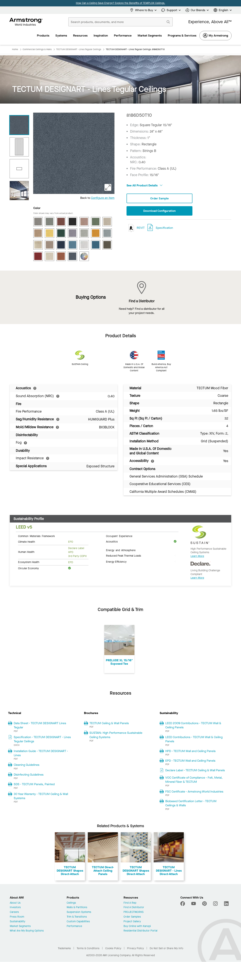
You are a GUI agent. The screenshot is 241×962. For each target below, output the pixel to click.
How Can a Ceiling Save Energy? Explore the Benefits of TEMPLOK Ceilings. (120, 3)
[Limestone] (84, 233)
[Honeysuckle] (49, 233)
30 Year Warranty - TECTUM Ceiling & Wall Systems (41, 796)
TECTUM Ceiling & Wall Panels (109, 723)
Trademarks (64, 948)
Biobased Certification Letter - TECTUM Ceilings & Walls (191, 803)
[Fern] (95, 221)
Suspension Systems (79, 912)
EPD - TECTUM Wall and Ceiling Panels (190, 761)
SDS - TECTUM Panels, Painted (34, 784)
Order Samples (132, 917)
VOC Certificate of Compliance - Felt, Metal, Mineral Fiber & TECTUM (194, 780)
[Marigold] (95, 233)
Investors (15, 907)
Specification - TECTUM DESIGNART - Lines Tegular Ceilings (42, 739)
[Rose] (38, 256)
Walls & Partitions (77, 907)
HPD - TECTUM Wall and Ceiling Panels (190, 751)
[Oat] (49, 244)
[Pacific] (72, 244)
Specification (164, 228)
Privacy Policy (135, 948)
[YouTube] (193, 903)
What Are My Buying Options (27, 930)
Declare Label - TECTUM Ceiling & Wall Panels (195, 770)
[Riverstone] (107, 244)
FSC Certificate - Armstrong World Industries (194, 791)
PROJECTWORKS (133, 912)
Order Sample (159, 198)
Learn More (197, 556)
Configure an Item (102, 198)
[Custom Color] (84, 256)
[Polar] (84, 244)
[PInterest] (204, 903)
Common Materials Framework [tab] (36, 536)
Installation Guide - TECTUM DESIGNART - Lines (41, 753)
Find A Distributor (134, 907)
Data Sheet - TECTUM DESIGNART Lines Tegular (40, 725)
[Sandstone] (49, 256)
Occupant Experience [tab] (119, 536)
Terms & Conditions (88, 948)
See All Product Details (142, 185)
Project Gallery (132, 921)
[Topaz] (61, 256)
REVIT (140, 228)
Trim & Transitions (77, 917)
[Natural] (38, 244)
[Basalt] (38, 221)
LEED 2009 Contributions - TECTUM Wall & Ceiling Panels (193, 725)
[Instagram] (215, 903)
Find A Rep (130, 903)
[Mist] (107, 233)
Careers (14, 912)
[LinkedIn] (226, 903)
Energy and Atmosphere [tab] (121, 550)
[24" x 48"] (19, 168)
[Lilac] (72, 233)
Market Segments (20, 926)
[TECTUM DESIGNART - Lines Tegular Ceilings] (19, 125)
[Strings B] (19, 146)
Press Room (17, 917)
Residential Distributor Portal (140, 930)
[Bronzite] (61, 221)
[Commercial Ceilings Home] (26, 22)
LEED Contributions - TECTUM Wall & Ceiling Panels (194, 739)
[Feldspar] (84, 221)
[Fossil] (107, 221)
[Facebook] (183, 903)
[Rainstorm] (95, 244)
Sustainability (17, 921)
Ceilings (71, 903)
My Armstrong (218, 35)
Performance (74, 926)
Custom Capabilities (78, 921)
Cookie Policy (113, 948)
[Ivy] (61, 233)
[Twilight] (72, 256)
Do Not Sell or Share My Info (166, 948)
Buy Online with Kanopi (137, 926)
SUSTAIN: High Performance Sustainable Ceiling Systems (115, 735)
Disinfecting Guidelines (28, 775)
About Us (15, 903)
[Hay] (38, 233)
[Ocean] (61, 244)
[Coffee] (72, 221)
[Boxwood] (49, 221)
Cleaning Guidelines (26, 765)
